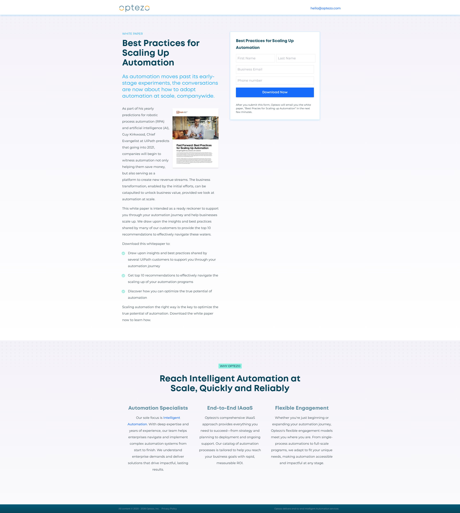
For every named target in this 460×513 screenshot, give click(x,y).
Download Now (275, 92)
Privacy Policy (169, 508)
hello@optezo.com (325, 8)
